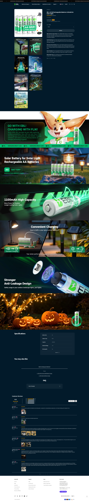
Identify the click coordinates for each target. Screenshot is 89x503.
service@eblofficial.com (63, 485)
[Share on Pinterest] (53, 58)
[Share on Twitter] (51, 58)
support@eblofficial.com (64, 482)
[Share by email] (54, 58)
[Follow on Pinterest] (22, 496)
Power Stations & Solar (36, 4)
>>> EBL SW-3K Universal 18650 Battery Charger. (44, 373)
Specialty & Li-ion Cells (47, 4)
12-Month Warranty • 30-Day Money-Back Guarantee (39, 1)
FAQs (29, 481)
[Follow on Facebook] (15, 496)
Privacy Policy (16, 488)
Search (15, 481)
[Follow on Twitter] (17, 496)
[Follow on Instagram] (19, 496)
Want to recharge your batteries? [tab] (44, 366)
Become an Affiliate (17, 490)
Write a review (71, 401)
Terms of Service (17, 487)
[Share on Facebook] (50, 58)
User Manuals (31, 483)
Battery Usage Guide (47, 483)
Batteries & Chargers (25, 4)
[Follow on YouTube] (24, 496)
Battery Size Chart (46, 481)
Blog (15, 483)
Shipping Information (32, 487)
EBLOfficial (48, 9)
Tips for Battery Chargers (48, 485)
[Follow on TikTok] (26, 496)
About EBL (16, 485)
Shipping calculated (54, 21)
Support (54, 4)
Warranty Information (32, 485)
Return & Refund (31, 488)
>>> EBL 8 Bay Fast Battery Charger (44, 375)
